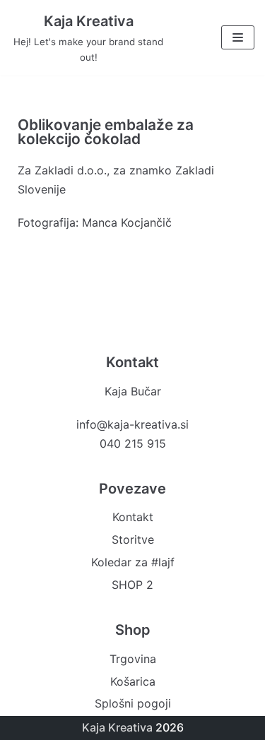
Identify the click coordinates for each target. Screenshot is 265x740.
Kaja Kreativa (117, 727)
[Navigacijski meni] (237, 37)
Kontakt (132, 517)
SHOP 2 (132, 585)
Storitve (133, 539)
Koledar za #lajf (133, 562)
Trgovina (133, 659)
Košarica (132, 681)
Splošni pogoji (133, 703)
